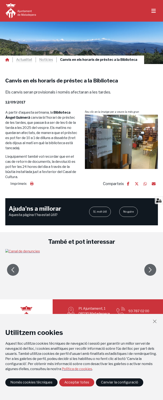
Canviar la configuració (119, 382)
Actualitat (24, 59)
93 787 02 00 (138, 311)
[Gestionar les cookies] (159, 200)
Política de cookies (77, 369)
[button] (121, 142)
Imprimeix (18, 184)
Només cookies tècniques (31, 382)
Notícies (46, 59)
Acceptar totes (76, 382)
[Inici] (20, 10)
